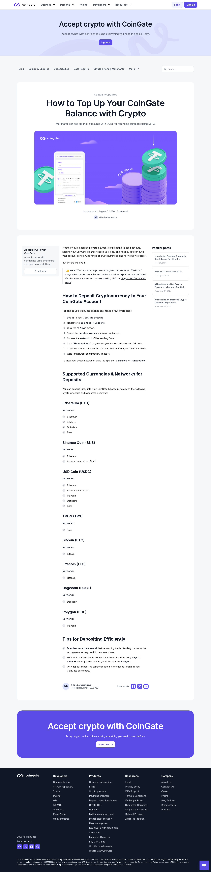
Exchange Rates (134, 800)
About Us (166, 782)
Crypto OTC (95, 805)
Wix (55, 800)
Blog (21, 68)
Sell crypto (94, 832)
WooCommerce (61, 818)
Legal (128, 782)
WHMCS (57, 805)
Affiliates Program (135, 818)
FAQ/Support (132, 791)
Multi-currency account (101, 814)
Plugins (56, 795)
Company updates (38, 68)
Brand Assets (168, 805)
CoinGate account (93, 317)
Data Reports (81, 68)
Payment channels (99, 795)
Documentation (61, 782)
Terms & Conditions (135, 795)
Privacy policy (132, 786)
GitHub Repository (63, 786)
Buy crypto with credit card (104, 827)
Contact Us (167, 786)
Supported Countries (136, 805)
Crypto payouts (97, 791)
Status (56, 791)
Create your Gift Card (100, 850)
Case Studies (61, 68)
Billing (92, 786)
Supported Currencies (136, 809)
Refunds (93, 809)
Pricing (164, 795)
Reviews (165, 809)
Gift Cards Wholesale (100, 846)
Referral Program (134, 814)
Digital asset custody (100, 818)
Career (164, 791)
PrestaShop (59, 814)
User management (99, 823)
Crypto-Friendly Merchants (108, 68)
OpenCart (58, 809)
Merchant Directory (99, 837)
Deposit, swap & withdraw (103, 800)
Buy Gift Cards (97, 841)
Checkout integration (100, 782)
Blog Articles (168, 800)
